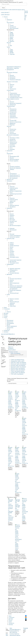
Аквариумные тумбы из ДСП (17, 361)
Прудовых (12, 215)
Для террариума (13, 178)
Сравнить (11, 348)
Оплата (5, 314)
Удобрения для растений (16, 194)
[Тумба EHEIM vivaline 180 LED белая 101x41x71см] (24, 451)
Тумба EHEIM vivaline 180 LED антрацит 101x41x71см (18, 459)
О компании (7, 309)
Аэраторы (9, 126)
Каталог (6, 16)
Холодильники (13, 112)
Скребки (12, 244)
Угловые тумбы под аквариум (18, 372)
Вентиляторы (13, 113)
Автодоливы (12, 139)
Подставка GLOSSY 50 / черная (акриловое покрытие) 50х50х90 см (10, 516)
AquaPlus (12, 41)
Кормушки (12, 228)
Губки (11, 87)
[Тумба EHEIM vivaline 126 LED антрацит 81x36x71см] (10, 395)
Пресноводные (10, 22)
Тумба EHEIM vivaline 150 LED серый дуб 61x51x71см (11, 462)
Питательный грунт (14, 293)
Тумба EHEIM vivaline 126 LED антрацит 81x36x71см (11, 404)
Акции (5, 307)
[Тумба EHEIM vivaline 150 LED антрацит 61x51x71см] (24, 395)
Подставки (12, 54)
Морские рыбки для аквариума (14, 302)
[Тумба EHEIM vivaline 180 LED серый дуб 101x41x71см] (17, 478)
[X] (25, 620)
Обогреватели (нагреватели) (13, 109)
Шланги (11, 86)
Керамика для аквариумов (16, 286)
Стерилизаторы (13, 93)
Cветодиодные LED (14, 156)
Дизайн (8, 324)
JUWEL (11, 32)
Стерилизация (10, 90)
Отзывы (6, 316)
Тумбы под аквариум (15, 353)
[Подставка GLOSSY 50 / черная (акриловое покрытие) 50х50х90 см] (10, 504)
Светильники (10, 153)
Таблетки (12, 222)
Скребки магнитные (14, 245)
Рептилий (12, 234)
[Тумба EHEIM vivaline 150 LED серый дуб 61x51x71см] (10, 452)
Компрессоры (13, 129)
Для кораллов (13, 261)
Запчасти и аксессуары (12, 81)
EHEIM (11, 38)
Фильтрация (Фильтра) (12, 72)
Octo (11, 45)
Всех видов (12, 219)
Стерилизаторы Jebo (15, 96)
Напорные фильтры (14, 273)
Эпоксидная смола (14, 257)
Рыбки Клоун (13, 306)
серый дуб (3, 362)
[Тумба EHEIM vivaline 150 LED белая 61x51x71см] (24, 421)
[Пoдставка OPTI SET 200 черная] (17, 501)
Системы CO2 (13, 120)
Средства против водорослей (14, 188)
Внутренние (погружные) (15, 103)
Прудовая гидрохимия (15, 268)
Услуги (5, 317)
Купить (10, 411)
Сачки (11, 248)
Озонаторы (12, 145)
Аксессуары (12, 130)
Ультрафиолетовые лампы (16, 97)
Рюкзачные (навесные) (15, 79)
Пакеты (11, 250)
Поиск (3, 7)
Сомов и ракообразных (15, 235)
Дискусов (12, 218)
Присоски (12, 84)
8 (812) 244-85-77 (4, 9)
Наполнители (13, 89)
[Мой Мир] (25, 618)
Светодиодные (13, 173)
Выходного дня (13, 221)
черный (3, 366)
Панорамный (13, 27)
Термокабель (13, 116)
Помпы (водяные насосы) (13, 99)
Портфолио (6, 330)
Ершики (11, 247)
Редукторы (12, 124)
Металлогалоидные (14, 159)
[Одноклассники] (25, 617)
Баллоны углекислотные (15, 122)
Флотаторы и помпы (14, 137)
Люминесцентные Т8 (15, 176)
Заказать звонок (21, 9)
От (2, 337)
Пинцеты (12, 252)
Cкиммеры (12, 149)
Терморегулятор (13, 117)
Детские (11, 39)
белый (3, 357)
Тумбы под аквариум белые (17, 359)
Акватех (11, 37)
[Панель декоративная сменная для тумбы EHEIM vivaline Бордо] (24, 503)
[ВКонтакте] (25, 615)
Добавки (12, 202)
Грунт (11, 291)
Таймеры (12, 169)
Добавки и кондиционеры (16, 191)
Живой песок (13, 140)
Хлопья (11, 224)
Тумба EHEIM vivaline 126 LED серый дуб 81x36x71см (18, 406)
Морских (12, 214)
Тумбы (8, 47)
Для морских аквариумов (13, 135)
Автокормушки (13, 229)
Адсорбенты (12, 206)
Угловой (11, 25)
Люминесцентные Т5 (15, 175)
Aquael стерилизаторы (15, 94)
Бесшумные (12, 78)
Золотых (12, 217)
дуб (3, 360)
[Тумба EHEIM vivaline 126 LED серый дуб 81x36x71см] (17, 396)
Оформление (10, 321)
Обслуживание (10, 323)
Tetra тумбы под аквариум (17, 374)
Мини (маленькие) (14, 28)
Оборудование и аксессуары (14, 270)
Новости (9, 311)
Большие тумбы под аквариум (18, 365)
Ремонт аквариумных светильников (12, 326)
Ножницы (12, 254)
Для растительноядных (15, 225)
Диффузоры (12, 123)
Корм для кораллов (14, 205)
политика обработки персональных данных (15, 634)
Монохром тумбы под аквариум (18, 366)
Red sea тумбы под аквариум (18, 368)
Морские (9, 42)
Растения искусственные (15, 278)
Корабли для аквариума (15, 290)
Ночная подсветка (14, 160)
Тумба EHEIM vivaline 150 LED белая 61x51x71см (25, 430)
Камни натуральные (14, 283)
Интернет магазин (13, 351)
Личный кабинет (12, 349)
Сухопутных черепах (14, 237)
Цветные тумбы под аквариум (18, 369)
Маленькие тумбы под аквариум (18, 364)
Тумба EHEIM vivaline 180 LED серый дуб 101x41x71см (18, 488)
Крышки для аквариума (15, 168)
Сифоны (12, 242)
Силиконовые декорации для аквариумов (15, 288)
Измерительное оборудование (13, 142)
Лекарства (12, 186)
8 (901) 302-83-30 (13, 9)
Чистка (8, 329)
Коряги (11, 281)
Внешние (12, 75)
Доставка (6, 313)
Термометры (13, 114)
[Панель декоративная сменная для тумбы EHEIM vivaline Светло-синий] (17, 530)
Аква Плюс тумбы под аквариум (18, 362)
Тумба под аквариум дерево (17, 371)
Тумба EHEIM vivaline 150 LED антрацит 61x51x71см (25, 404)
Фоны (11, 284)
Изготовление (10, 320)
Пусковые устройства (15, 166)
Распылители (13, 133)
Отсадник (12, 251)
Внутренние (12, 76)
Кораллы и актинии (14, 298)
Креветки (12, 304)
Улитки (11, 300)
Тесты (11, 147)
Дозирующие (13, 104)
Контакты (6, 332)
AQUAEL (12, 34)
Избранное (10, 347)
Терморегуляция (11, 106)
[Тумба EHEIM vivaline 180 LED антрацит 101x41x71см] (17, 451)
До (3, 342)
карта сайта (7, 635)
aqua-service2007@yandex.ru (8, 334)
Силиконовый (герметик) (15, 260)
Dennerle (12, 35)
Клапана (12, 132)
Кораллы (12, 280)
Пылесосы (12, 255)
